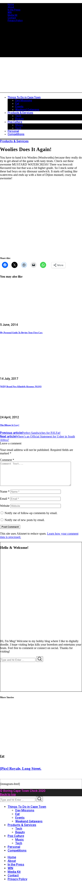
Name (5, 491)
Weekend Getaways (29, 821)
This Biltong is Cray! (9, 425)
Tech (18, 828)
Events (20, 817)
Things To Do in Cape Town (27, 807)
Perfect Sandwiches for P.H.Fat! (30, 432)
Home (11, 4)
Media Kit (12, 15)
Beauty (20, 832)
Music (19, 839)
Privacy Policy (15, 20)
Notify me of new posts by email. (25, 520)
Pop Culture (16, 836)
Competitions (17, 850)
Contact (12, 18)
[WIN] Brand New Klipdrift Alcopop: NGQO (21, 386)
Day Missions (24, 810)
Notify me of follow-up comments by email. (31, 513)
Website (5, 505)
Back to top (8, 794)
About (11, 7)
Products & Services (14, 141)
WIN (10, 12)
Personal (14, 847)
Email (4, 498)
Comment (7, 459)
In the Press (14, 9)
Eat (2, 756)
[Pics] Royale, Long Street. (20, 769)
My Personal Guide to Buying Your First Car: (21, 332)
